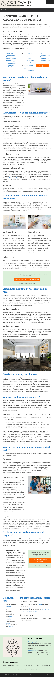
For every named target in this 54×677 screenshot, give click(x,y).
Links (28, 674)
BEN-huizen (18, 494)
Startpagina (4, 9)
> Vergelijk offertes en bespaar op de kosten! (27, 279)
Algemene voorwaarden (35, 674)
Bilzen (15, 613)
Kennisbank (50, 2)
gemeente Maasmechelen (36, 608)
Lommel (9, 609)
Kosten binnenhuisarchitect (29, 70)
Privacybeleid (45, 674)
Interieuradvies (12, 63)
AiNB (46, 669)
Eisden (40, 604)
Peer (10, 616)
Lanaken (8, 623)
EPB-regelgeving (13, 178)
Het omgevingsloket (33, 642)
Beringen (8, 606)
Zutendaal (28, 611)
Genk (45, 609)
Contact (24, 674)
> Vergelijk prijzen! (42, 66)
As (42, 609)
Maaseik (11, 626)
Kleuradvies (11, 65)
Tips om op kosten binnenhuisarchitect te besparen (45, 60)
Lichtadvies (11, 67)
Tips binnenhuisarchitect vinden (45, 55)
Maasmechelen (32, 603)
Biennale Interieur (33, 650)
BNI (33, 665)
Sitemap (19, 674)
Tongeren (8, 619)
